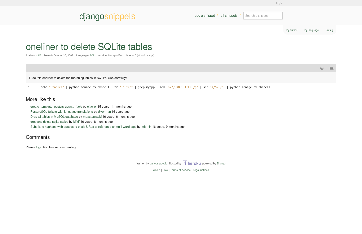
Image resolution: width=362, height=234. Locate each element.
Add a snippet (205, 15)
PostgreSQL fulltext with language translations (61, 111)
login (39, 147)
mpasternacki (92, 116)
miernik (146, 126)
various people (158, 163)
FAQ (165, 170)
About (156, 170)
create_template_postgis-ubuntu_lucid (56, 106)
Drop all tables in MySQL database (54, 116)
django (107, 15)
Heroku (191, 163)
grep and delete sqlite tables (49, 121)
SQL (92, 55)
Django (221, 163)
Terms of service (180, 170)
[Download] (321, 68)
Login (279, 3)
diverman (104, 111)
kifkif (38, 55)
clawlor (92, 106)
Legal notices (201, 170)
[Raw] (331, 68)
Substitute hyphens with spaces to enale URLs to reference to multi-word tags (83, 126)
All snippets (229, 15)
